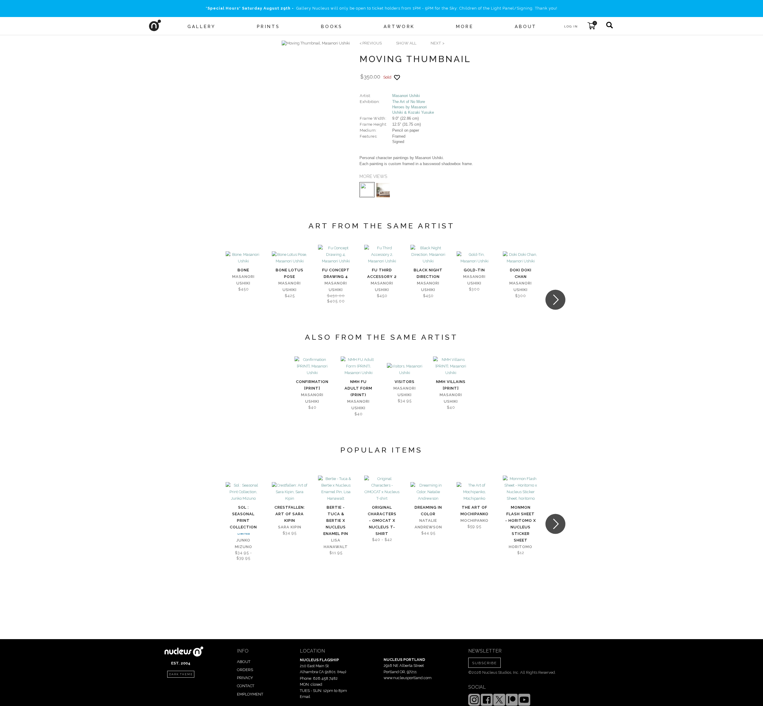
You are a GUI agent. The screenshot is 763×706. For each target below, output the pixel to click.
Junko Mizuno (243, 543)
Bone (243, 270)
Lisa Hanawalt (336, 543)
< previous (370, 43)
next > (437, 43)
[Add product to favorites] (397, 77)
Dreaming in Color (428, 510)
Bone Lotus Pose (289, 273)
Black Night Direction (428, 273)
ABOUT (243, 661)
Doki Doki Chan (520, 273)
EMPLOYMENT (250, 694)
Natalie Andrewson (428, 523)
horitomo (520, 547)
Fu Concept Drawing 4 (336, 273)
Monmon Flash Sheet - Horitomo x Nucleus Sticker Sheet (520, 523)
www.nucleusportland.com (408, 678)
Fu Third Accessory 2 (382, 273)
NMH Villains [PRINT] (451, 384)
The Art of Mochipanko (474, 510)
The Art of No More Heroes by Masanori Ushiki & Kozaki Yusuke (413, 107)
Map (341, 672)
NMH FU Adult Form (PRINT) (358, 388)
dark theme (181, 674)
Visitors (405, 381)
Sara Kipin (289, 527)
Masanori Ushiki (406, 95)
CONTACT (245, 686)
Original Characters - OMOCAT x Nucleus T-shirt (382, 520)
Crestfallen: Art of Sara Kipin (290, 514)
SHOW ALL (406, 43)
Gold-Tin (474, 270)
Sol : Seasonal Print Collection (243, 517)
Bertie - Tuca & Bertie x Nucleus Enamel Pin (335, 520)
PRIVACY (245, 678)
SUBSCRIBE (484, 663)
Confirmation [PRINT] (312, 384)
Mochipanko (474, 520)
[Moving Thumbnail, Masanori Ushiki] (316, 43)
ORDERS (245, 669)
